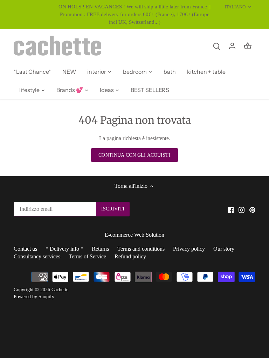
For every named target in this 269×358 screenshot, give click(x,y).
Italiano (235, 6)
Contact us (25, 249)
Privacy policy (189, 249)
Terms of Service (87, 256)
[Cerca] (217, 45)
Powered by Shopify (34, 296)
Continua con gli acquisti (134, 155)
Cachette (59, 289)
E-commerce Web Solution (134, 235)
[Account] (232, 45)
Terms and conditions (141, 249)
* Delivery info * (64, 249)
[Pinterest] (252, 210)
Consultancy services (37, 256)
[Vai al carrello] (247, 45)
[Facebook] (231, 210)
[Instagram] (241, 210)
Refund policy (130, 256)
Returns (100, 249)
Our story (223, 249)
